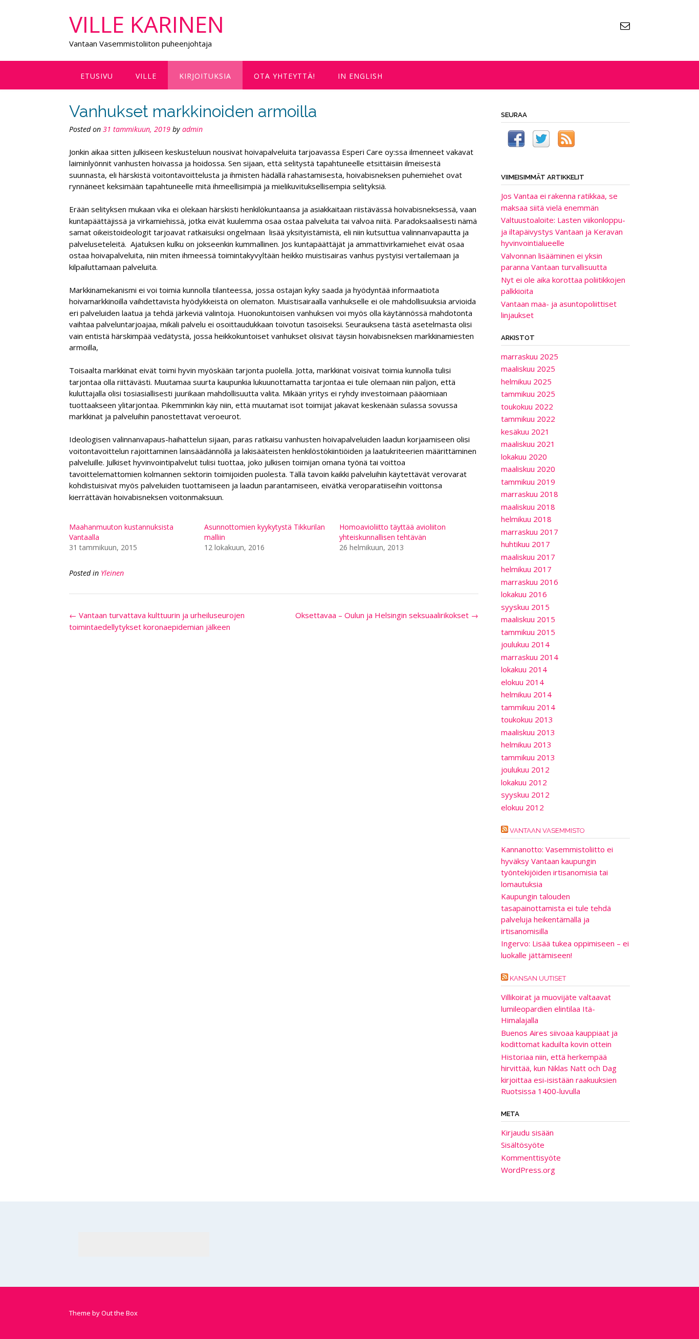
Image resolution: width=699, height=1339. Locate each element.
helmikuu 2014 (526, 694)
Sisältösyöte (522, 1145)
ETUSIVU (96, 76)
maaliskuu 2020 (528, 469)
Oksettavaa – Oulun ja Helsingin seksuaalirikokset (386, 615)
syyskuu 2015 (525, 607)
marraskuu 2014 (529, 657)
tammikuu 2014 (528, 707)
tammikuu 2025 (528, 394)
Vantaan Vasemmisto (547, 830)
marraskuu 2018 (529, 494)
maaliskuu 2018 (528, 507)
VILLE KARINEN (146, 24)
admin (192, 129)
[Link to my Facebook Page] (516, 140)
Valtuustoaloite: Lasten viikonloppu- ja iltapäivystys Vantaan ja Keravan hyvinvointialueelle (563, 231)
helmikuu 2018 (526, 519)
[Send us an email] (625, 25)
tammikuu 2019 (528, 481)
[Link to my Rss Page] (566, 140)
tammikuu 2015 (528, 632)
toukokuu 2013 (527, 719)
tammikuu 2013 (528, 757)
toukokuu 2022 (527, 406)
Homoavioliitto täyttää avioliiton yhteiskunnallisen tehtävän (392, 532)
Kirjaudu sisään (527, 1132)
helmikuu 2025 (526, 381)
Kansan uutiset (538, 978)
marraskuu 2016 (529, 582)
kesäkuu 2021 (525, 431)
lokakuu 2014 (524, 669)
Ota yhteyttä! (284, 76)
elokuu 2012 (522, 807)
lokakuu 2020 (524, 456)
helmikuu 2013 (526, 744)
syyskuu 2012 (525, 794)
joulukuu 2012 (525, 769)
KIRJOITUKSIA (205, 76)
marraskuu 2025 (529, 356)
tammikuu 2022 (528, 419)
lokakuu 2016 (524, 594)
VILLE (146, 76)
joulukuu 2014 (525, 644)
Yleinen (112, 573)
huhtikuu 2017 (525, 544)
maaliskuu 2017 (528, 557)
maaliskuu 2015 (528, 619)
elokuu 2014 (522, 682)
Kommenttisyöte (531, 1157)
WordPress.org (528, 1170)
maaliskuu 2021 (528, 444)
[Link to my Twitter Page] (541, 140)
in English (360, 76)
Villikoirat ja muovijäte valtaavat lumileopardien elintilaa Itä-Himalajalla (556, 1008)
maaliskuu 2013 (528, 732)
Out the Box (119, 1313)
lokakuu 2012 (524, 782)
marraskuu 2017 (529, 532)
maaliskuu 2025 (528, 369)
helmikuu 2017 (526, 569)
